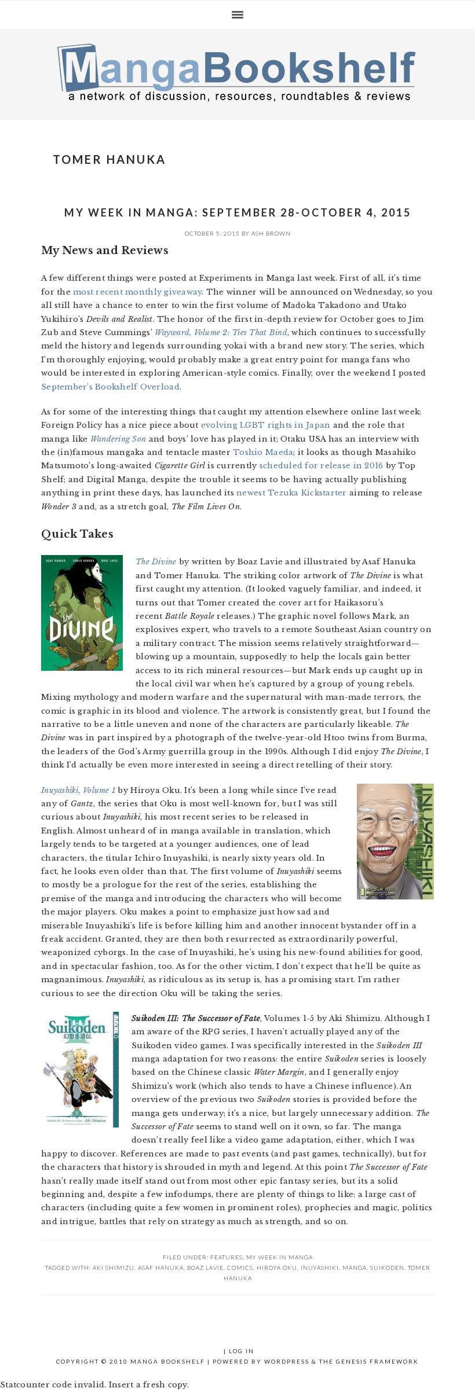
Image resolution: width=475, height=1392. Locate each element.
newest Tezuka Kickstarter (291, 493)
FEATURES (226, 1257)
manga (354, 1267)
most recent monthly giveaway (137, 292)
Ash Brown (271, 233)
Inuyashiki (320, 1267)
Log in (241, 1350)
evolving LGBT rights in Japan (266, 425)
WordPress (286, 1361)
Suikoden (387, 1267)
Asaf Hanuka (161, 1267)
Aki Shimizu (113, 1267)
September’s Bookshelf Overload (110, 387)
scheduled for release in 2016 (321, 466)
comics (240, 1267)
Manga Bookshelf (237, 72)
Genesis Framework (377, 1361)
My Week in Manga (279, 1257)
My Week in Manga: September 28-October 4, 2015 (237, 212)
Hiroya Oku (277, 1267)
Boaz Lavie (205, 1267)
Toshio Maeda (263, 452)
